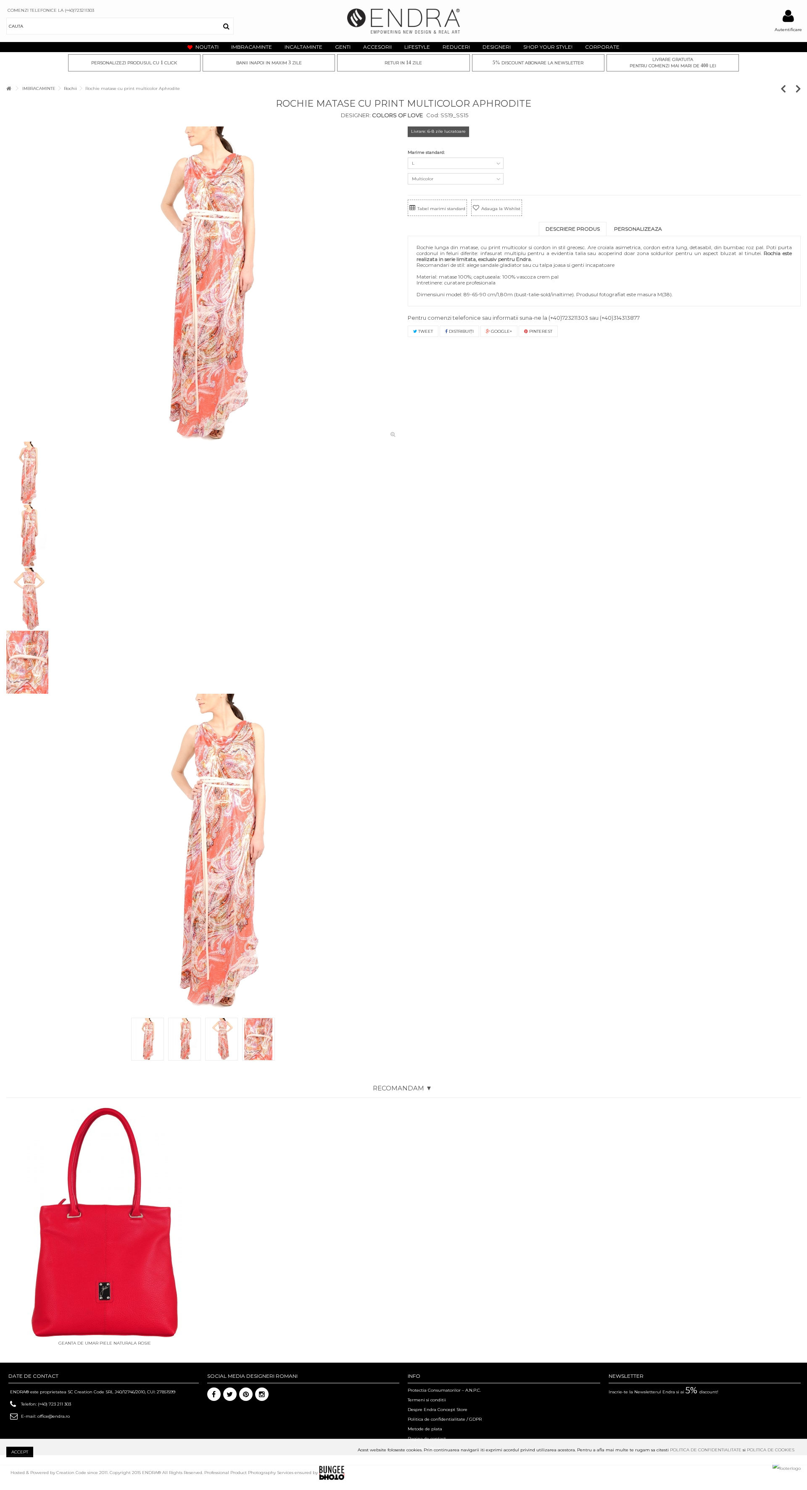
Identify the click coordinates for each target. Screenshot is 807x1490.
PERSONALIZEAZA (638, 229)
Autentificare (788, 29)
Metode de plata (425, 1429)
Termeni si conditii (427, 1400)
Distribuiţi (461, 331)
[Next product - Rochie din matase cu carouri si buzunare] (798, 88)
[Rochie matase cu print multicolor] (202, 284)
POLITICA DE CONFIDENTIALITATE (705, 1450)
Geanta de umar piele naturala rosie (104, 1343)
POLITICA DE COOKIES (770, 1450)
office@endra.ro (53, 1416)
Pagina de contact (427, 1438)
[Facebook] (214, 1394)
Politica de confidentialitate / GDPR (445, 1419)
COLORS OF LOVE (397, 115)
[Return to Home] (8, 88)
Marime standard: (427, 152)
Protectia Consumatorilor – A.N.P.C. (444, 1390)
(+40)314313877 (620, 317)
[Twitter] (230, 1394)
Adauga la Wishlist (500, 208)
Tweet (425, 331)
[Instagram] (262, 1394)
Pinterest (540, 331)
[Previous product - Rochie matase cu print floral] (787, 88)
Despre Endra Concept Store (437, 1409)
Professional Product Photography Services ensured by (261, 1472)
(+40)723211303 (568, 317)
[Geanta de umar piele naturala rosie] (104, 1221)
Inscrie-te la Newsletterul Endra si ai (663, 1392)
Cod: (432, 115)
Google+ (501, 331)
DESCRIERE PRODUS (573, 229)
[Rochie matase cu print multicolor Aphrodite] (213, 851)
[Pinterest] (246, 1394)
